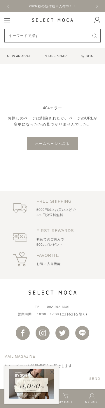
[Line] (82, 333)
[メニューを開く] (7, 20)
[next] (96, 6)
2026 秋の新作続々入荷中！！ (52, 6)
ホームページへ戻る (52, 143)
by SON (87, 56)
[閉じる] (52, 372)
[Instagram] (43, 333)
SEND (95, 378)
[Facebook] (23, 333)
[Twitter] (62, 333)
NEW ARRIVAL (19, 56)
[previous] (8, 6)
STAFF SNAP (56, 56)
